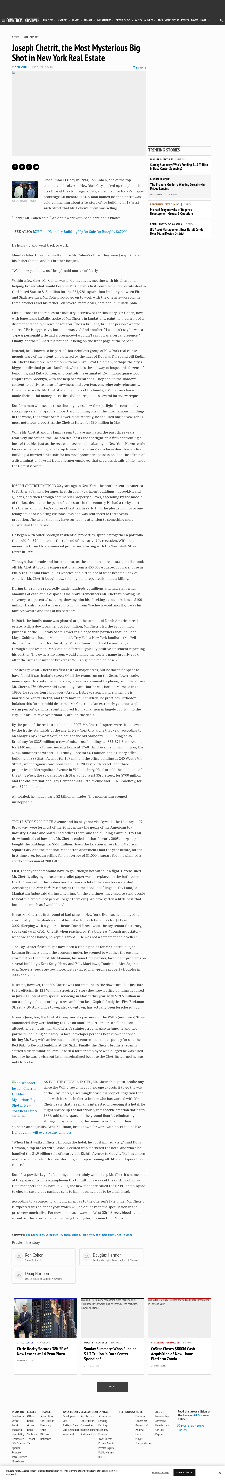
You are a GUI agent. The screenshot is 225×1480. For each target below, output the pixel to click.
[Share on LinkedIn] (29, 167)
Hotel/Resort (31, 37)
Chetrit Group (58, 1017)
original (76, 1234)
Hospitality (18, 1434)
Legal (138, 1434)
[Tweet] (22, 167)
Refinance (45, 1439)
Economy (103, 1430)
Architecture (87, 1416)
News (67, 1234)
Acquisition (46, 1416)
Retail (153, 224)
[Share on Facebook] (15, 167)
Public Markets (106, 1452)
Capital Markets (144, 20)
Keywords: (18, 1234)
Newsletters (162, 1425)
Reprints (160, 1434)
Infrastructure (19, 1457)
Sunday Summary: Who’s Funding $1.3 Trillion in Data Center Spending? (179, 166)
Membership (162, 1416)
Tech (160, 20)
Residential (156, 204)
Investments (104, 20)
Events (185, 20)
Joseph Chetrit (54, 1234)
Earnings (103, 1425)
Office (15, 37)
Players (139, 1439)
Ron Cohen (88, 1234)
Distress (44, 1434)
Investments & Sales (170, 224)
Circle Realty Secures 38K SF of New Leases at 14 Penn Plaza (42, 1351)
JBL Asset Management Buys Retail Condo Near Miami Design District (177, 231)
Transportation (144, 1443)
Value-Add (68, 1434)
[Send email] (36, 167)
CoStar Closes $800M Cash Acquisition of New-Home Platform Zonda (173, 1354)
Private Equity (106, 1448)
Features (167, 159)
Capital (103, 1412)
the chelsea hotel (105, 1234)
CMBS (43, 1430)
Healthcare (18, 1439)
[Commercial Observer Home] (23, 20)
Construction (87, 1421)
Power (194, 20)
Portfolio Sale (70, 1425)
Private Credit (106, 1443)
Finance (88, 20)
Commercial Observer (196, 1415)
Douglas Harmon (35, 1234)
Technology (172, 1342)
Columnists (141, 1421)
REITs (101, 1457)
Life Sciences (19, 1443)
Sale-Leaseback (71, 1430)
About (159, 1412)
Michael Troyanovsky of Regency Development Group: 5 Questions (172, 211)
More (203, 20)
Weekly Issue (172, 20)
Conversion (87, 1425)
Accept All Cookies (184, 1472)
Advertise (160, 1421)
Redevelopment (89, 1430)
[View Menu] (3, 20)
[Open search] (221, 20)
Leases (75, 20)
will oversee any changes (52, 1132)
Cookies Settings (160, 1472)
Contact (159, 1430)
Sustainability (88, 1434)
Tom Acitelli (22, 67)
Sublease (32, 1434)
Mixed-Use (18, 1461)
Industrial (17, 1430)
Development (123, 20)
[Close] (220, 1472)
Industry (155, 159)
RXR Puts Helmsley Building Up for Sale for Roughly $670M (80, 231)
